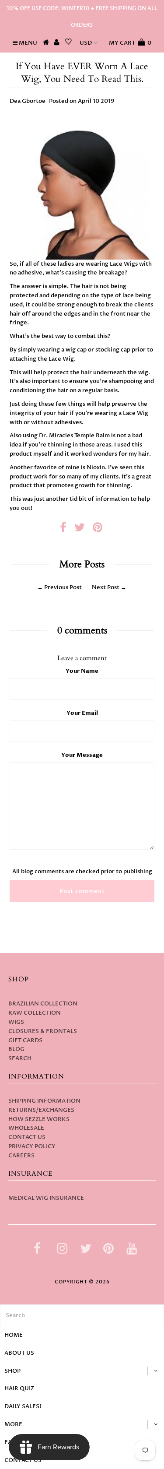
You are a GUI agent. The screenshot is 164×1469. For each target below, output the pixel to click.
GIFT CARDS (25, 1040)
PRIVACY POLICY (32, 1146)
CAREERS (21, 1156)
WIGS (16, 1022)
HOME (13, 1335)
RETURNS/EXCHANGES (41, 1110)
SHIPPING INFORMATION (44, 1101)
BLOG (16, 1049)
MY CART (130, 43)
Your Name (82, 671)
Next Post (105, 587)
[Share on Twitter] (79, 530)
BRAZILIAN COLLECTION (42, 1004)
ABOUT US (19, 1353)
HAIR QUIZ (19, 1388)
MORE (13, 1424)
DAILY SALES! (22, 1406)
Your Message (82, 755)
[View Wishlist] (68, 43)
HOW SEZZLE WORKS (39, 1119)
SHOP (12, 1371)
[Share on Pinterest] (97, 530)
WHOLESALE (26, 1128)
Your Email (82, 713)
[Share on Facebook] (63, 530)
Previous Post (63, 587)
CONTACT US (26, 1137)
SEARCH (19, 1058)
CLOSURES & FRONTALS (42, 1031)
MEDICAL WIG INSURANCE (46, 1198)
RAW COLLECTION (34, 1013)
